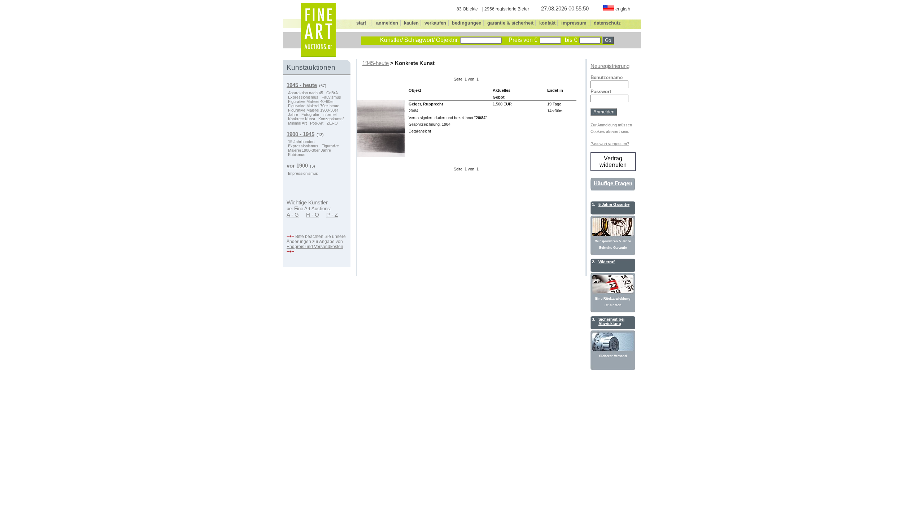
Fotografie (310, 114)
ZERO (332, 123)
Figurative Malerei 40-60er (311, 101)
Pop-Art (316, 123)
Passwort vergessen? (609, 144)
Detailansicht (420, 131)
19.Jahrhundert (301, 141)
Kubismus (296, 154)
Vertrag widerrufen (613, 161)
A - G (293, 215)
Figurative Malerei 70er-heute (313, 106)
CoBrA (332, 93)
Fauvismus (331, 97)
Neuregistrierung (609, 66)
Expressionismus (303, 97)
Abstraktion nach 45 (305, 93)
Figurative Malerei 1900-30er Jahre (313, 148)
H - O (312, 215)
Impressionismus (303, 173)
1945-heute (375, 63)
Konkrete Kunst (301, 119)
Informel (329, 114)
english (622, 9)
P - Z (332, 215)
